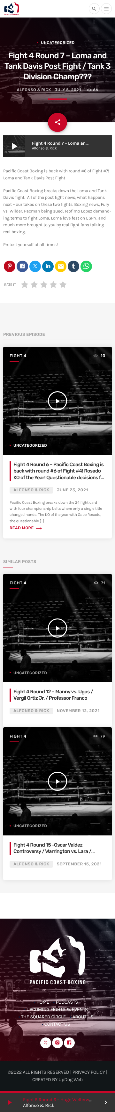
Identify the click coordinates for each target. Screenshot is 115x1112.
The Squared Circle (43, 1017)
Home (42, 1002)
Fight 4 (18, 356)
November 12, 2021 (78, 711)
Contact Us (57, 1024)
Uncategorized (57, 42)
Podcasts (67, 1002)
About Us (83, 1017)
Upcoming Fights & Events (57, 1009)
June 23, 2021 (72, 490)
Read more (26, 528)
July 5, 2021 (68, 90)
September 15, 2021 (79, 864)
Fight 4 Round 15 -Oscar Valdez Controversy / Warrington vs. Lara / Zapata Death (52, 851)
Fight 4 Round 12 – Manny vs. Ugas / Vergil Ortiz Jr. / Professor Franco (53, 695)
